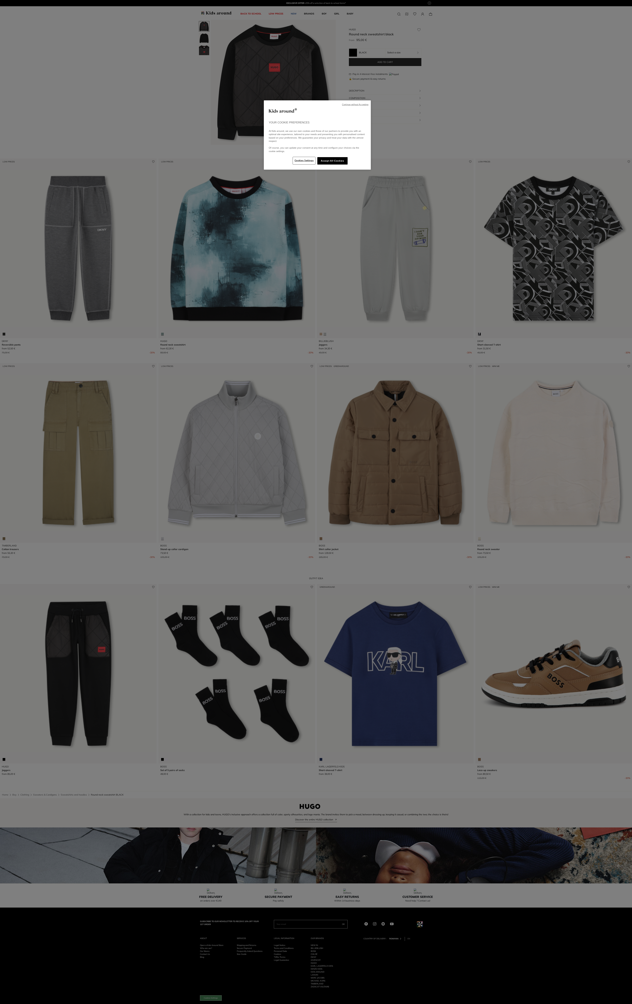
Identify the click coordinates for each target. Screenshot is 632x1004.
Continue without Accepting (355, 104)
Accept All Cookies (332, 161)
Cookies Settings (304, 160)
